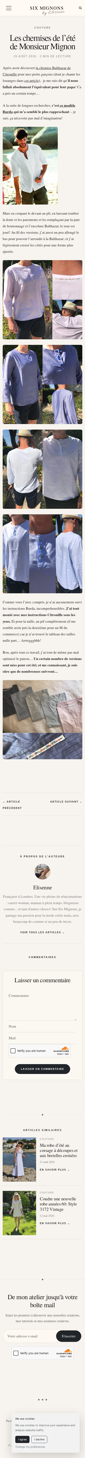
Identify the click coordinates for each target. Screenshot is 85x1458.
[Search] (80, 8)
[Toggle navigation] (9, 8)
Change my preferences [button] (30, 1446)
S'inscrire (69, 1336)
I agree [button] (22, 1439)
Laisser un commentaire (42, 1069)
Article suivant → (66, 801)
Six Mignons (47, 8)
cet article (31, 80)
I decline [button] (39, 1439)
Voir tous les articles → (42, 932)
